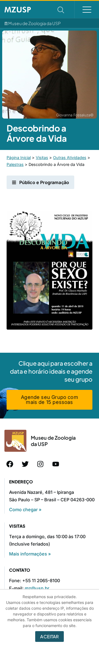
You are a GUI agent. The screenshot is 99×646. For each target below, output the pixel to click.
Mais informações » (30, 554)
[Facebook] (9, 463)
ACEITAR (49, 636)
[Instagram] (40, 463)
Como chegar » (25, 509)
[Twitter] (25, 463)
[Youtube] (55, 463)
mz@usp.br (37, 588)
